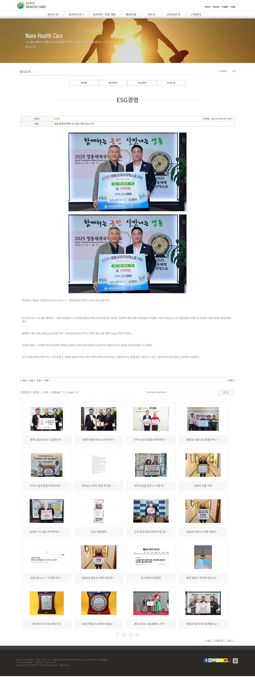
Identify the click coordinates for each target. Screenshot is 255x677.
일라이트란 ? (76, 14)
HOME (223, 71)
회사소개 (53, 14)
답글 (31, 380)
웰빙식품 (131, 14)
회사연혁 (113, 82)
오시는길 (171, 82)
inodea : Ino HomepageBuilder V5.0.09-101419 (210, 648)
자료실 (151, 14)
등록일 (36, 392)
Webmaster (64, 665)
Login (233, 6)
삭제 (46, 380)
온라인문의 (173, 14)
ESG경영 (142, 82)
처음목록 (218, 640)
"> (46, 552)
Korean (216, 6)
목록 (231, 380)
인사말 (84, 82)
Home (208, 6)
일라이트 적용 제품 (104, 14)
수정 (39, 380)
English (225, 6)
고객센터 (196, 14)
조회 (45, 392)
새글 (24, 380)
